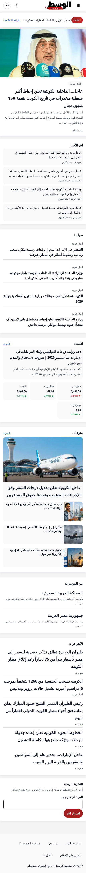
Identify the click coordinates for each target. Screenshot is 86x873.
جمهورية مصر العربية (65, 615)
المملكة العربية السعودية (62, 592)
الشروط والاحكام (70, 855)
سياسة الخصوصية (29, 843)
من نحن (52, 843)
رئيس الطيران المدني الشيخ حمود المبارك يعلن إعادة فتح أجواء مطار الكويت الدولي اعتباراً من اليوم (43, 710)
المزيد (6, 344)
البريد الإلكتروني (72, 796)
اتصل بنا (47, 855)
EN (7, 5)
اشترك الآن (73, 813)
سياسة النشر (72, 843)
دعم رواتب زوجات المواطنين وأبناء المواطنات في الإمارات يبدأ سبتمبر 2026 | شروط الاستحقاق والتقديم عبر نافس (45, 357)
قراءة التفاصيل (11, 20)
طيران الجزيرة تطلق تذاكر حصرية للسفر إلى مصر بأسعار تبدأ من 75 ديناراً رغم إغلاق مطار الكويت (45, 659)
